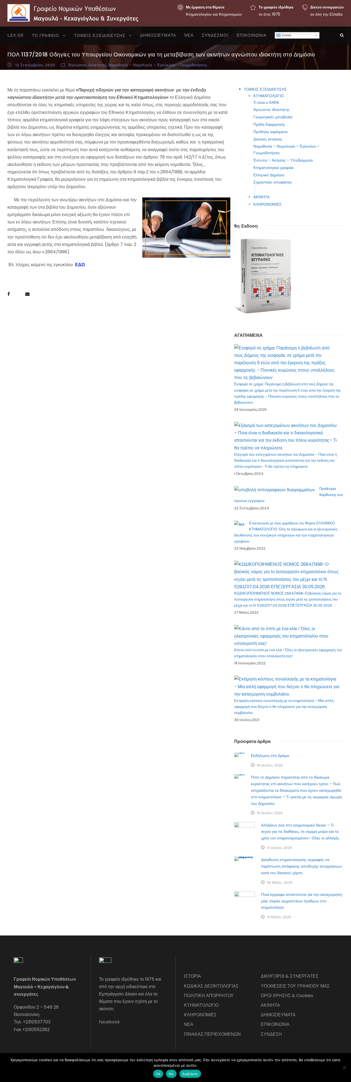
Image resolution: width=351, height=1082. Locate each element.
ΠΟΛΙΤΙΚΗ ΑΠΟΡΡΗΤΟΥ (209, 995)
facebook (109, 1022)
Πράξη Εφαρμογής (269, 124)
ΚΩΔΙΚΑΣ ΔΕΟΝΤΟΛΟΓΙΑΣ (211, 986)
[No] (344, 1067)
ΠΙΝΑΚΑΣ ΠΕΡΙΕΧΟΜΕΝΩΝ (212, 1034)
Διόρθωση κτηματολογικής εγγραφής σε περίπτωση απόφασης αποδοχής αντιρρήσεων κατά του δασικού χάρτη (301, 866)
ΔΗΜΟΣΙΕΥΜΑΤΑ (158, 35)
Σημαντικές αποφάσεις (272, 182)
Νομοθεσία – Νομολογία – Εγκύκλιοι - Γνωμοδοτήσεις (158, 65)
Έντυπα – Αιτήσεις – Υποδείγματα (283, 160)
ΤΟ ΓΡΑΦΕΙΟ (45, 35)
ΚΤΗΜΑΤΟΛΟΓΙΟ (268, 96)
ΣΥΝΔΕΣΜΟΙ (215, 35)
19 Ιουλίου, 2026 (270, 765)
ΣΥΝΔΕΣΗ (271, 1034)
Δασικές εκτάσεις (267, 139)
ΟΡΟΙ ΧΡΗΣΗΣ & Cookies (287, 995)
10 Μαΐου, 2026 (279, 917)
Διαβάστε (190, 1074)
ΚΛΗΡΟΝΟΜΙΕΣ (267, 204)
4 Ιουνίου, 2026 (279, 847)
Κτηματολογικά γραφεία (273, 167)
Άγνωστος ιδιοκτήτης (87, 65)
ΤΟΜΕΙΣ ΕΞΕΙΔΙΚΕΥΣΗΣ (99, 35)
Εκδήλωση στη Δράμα (270, 755)
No (171, 1074)
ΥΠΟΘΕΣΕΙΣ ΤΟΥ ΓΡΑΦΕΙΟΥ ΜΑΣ (295, 986)
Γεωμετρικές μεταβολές (273, 117)
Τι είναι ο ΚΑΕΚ (266, 102)
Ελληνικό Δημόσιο (268, 175)
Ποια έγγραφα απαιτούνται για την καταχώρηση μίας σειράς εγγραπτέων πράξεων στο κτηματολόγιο (301, 901)
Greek (286, 35)
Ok (158, 1074)
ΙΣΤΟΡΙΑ (192, 976)
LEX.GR (15, 35)
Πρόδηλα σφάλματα (270, 131)
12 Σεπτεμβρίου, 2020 (35, 65)
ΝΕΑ (189, 35)
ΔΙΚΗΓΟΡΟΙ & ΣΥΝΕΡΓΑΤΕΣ (289, 976)
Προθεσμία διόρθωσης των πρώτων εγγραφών (288, 494)
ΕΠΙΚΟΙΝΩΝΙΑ (252, 35)
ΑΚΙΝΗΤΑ (261, 197)
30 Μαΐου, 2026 (279, 882)
